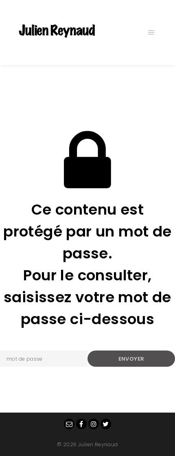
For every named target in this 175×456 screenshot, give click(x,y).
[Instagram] (93, 424)
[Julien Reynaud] (57, 32)
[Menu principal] (151, 32)
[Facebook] (81, 424)
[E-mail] (69, 424)
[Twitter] (106, 424)
